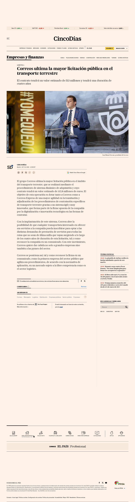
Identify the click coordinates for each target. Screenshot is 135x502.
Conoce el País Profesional (67, 446)
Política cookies (23, 497)
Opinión (81, 48)
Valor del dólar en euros (111, 28)
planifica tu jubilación (55, 435)
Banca (62, 58)
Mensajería (27, 297)
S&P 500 (35, 28)
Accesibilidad (58, 497)
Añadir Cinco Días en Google (77, 172)
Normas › (84, 286)
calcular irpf (13, 435)
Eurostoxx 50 (83, 28)
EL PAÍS (88, 47)
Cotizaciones (51, 48)
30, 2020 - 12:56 (28, 167)
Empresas (77, 297)
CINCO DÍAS (21, 165)
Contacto (9, 497)
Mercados (36, 48)
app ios (112, 435)
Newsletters (73, 497)
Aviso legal (15, 497)
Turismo (114, 58)
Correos (19, 297)
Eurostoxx (109, 311)
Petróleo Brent (58, 28)
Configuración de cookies (35, 497)
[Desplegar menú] (8, 38)
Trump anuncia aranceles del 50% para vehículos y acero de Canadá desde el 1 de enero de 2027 (114, 285)
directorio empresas (83, 435)
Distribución (43, 297)
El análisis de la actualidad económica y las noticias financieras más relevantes (44, 281)
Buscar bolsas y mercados (110, 301)
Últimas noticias (73, 48)
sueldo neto (41, 435)
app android (121, 435)
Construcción (90, 58)
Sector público (67, 297)
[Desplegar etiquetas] (85, 296)
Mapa (64, 497)
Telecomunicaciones (72, 58)
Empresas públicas (55, 297)
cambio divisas (70, 435)
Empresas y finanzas (26, 48)
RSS (68, 497)
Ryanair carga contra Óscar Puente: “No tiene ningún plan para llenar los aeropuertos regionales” (113, 268)
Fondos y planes (62, 48)
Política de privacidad (48, 497)
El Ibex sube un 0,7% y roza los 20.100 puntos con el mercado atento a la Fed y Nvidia (113, 277)
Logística (20, 65)
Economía (43, 48)
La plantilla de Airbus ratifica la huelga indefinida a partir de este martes (114, 260)
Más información (22, 307)
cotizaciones (97, 435)
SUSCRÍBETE (109, 48)
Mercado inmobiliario (103, 58)
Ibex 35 (14, 28)
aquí (61, 307)
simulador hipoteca (27, 435)
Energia (82, 58)
